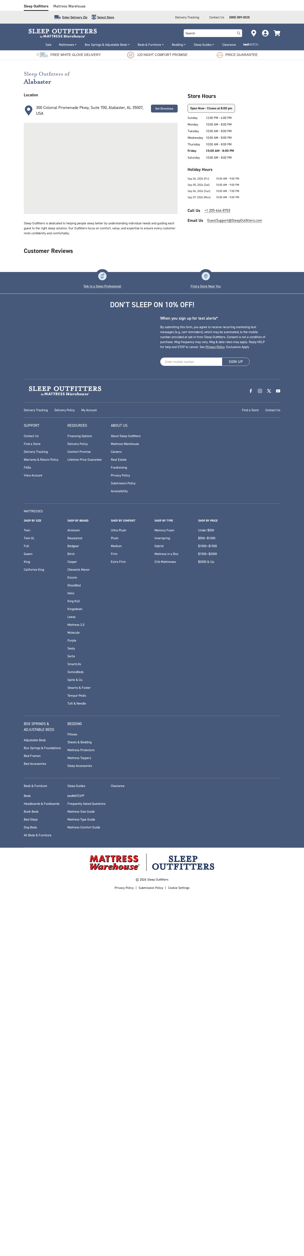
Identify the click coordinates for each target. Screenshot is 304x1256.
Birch (71, 554)
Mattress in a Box (166, 554)
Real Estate (119, 459)
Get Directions (164, 108)
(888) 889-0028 (239, 17)
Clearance (229, 44)
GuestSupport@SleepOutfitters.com (234, 220)
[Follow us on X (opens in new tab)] (269, 391)
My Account (89, 410)
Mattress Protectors (81, 750)
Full (26, 546)
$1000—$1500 (207, 546)
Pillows (72, 734)
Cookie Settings (178, 888)
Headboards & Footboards (41, 803)
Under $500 (206, 530)
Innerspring (162, 538)
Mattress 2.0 (75, 625)
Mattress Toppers (79, 758)
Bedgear (73, 546)
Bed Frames (32, 756)
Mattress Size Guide (81, 811)
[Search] (238, 33)
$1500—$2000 (207, 554)
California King (34, 569)
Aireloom (73, 530)
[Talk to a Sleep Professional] (102, 276)
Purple (71, 640)
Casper (72, 562)
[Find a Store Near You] (206, 276)
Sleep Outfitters (36, 6)
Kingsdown (74, 609)
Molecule (73, 632)
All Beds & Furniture (37, 835)
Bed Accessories (35, 764)
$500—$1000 (206, 538)
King (27, 562)
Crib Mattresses (165, 562)
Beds (27, 796)
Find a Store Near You (206, 286)
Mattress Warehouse (69, 6)
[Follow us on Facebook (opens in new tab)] (251, 391)
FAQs (27, 467)
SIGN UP (236, 361)
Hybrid (158, 546)
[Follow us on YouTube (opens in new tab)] (278, 391)
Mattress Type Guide (81, 819)
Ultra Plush (118, 530)
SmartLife (74, 664)
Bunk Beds (31, 811)
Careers (116, 452)
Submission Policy (123, 483)
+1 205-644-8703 (217, 210)
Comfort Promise (79, 452)
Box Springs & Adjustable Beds (106, 44)
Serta (71, 656)
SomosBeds (75, 672)
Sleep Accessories (79, 766)
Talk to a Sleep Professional (102, 286)
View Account (33, 475)
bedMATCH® (75, 796)
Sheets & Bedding (79, 742)
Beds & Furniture (149, 44)
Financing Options (79, 436)
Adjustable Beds (35, 740)
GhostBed (74, 585)
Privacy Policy (215, 347)
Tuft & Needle (76, 703)
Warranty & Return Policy (41, 459)
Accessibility (119, 491)
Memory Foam (164, 530)
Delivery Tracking (187, 17)
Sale (48, 44)
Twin (27, 530)
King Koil (73, 601)
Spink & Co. (75, 680)
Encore (72, 577)
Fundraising (119, 467)
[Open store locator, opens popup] (253, 33)
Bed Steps (31, 819)
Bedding (177, 44)
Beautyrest (74, 538)
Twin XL (29, 538)
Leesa (71, 617)
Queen (28, 554)
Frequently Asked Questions (86, 803)
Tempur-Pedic (76, 695)
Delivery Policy (64, 410)
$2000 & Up (206, 562)
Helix (70, 593)
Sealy (71, 648)
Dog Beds (30, 827)
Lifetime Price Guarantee (84, 459)
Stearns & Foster (79, 687)
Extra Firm (118, 562)
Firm (114, 554)
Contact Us (216, 17)
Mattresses (66, 44)
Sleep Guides (203, 44)
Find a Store (250, 410)
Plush (114, 538)
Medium (116, 546)
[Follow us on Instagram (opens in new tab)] (260, 391)
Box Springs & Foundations (42, 748)
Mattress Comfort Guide (83, 827)
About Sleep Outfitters (126, 436)
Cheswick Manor (78, 569)
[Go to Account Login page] (265, 33)
